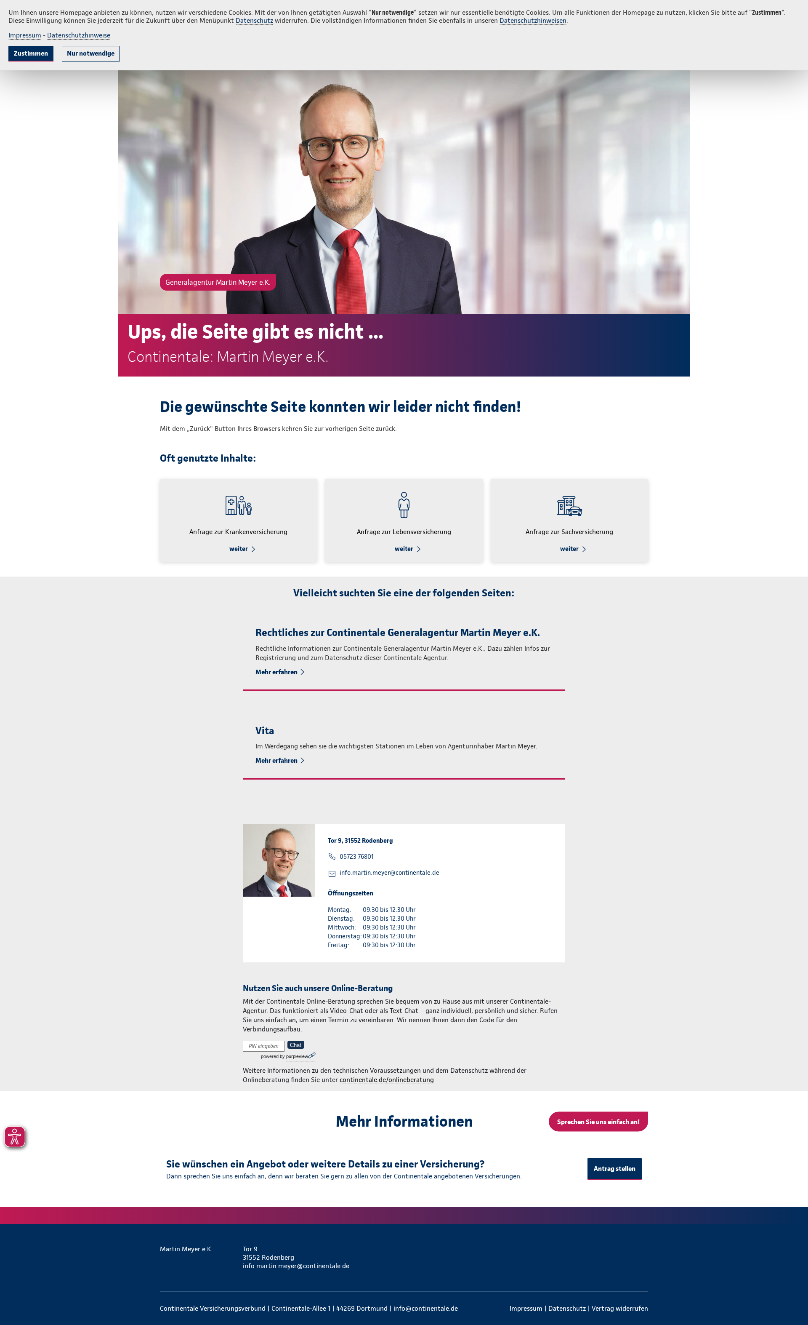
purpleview (297, 1056)
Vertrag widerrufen (620, 1308)
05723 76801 (357, 856)
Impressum (24, 35)
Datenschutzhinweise (78, 35)
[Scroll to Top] (766, 637)
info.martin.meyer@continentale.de (389, 872)
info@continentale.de (425, 1308)
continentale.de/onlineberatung (387, 1080)
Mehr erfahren (276, 672)
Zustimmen (31, 53)
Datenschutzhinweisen (533, 20)
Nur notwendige (90, 53)
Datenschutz (254, 20)
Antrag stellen (614, 1169)
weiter (238, 549)
